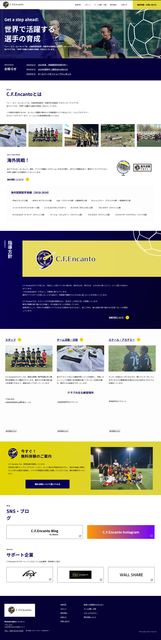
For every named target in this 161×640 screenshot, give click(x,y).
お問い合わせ (65, 621)
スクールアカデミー (91, 613)
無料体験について (90, 617)
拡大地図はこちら (11, 431)
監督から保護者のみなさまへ (94, 604)
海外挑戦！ (114, 4)
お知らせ (124, 4)
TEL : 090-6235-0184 (13, 630)
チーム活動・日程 (100, 4)
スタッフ (88, 4)
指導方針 (78, 4)
